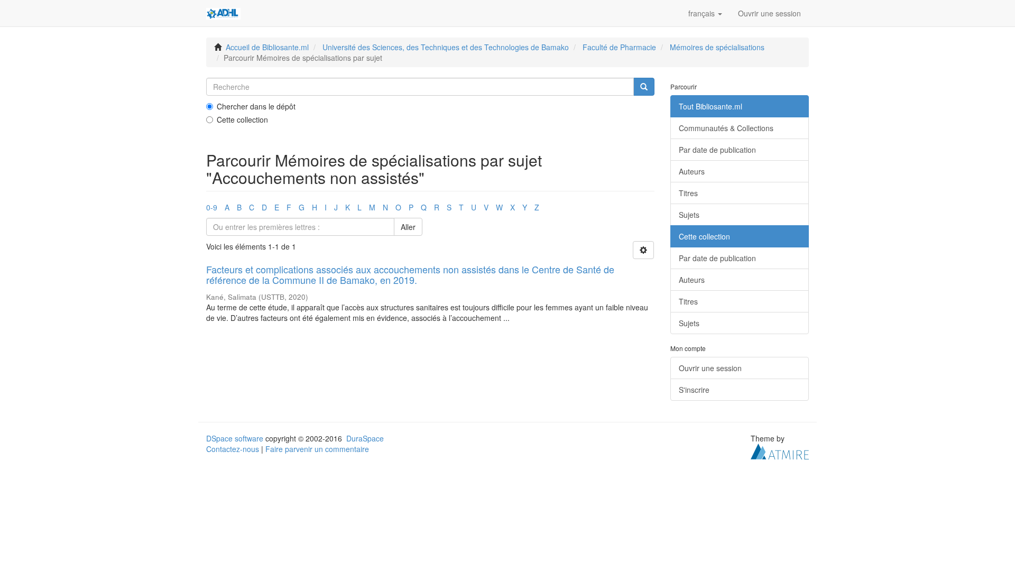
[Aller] (643, 87)
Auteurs (692, 171)
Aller (408, 227)
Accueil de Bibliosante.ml (267, 47)
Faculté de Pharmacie (619, 47)
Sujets (689, 214)
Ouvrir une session (710, 368)
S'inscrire (694, 389)
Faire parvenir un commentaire (317, 449)
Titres (688, 193)
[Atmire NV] (780, 450)
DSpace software (234, 438)
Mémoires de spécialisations (717, 47)
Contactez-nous (232, 449)
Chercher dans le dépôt (256, 106)
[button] (705, 13)
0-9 (211, 207)
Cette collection (242, 119)
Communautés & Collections (726, 128)
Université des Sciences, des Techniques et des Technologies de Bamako (445, 47)
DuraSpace (365, 438)
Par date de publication (717, 149)
